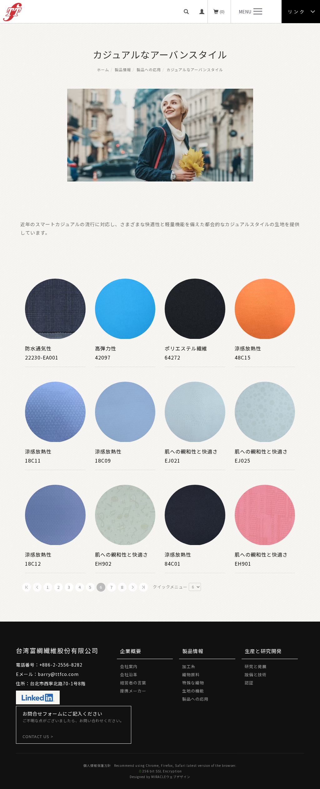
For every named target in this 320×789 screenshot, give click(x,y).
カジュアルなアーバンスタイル (195, 69)
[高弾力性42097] (125, 308)
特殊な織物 (193, 683)
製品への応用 (149, 69)
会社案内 (129, 666)
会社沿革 (129, 674)
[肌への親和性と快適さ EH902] (125, 514)
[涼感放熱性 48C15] (265, 308)
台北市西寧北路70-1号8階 (58, 683)
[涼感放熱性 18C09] (125, 411)
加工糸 (188, 666)
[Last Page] (143, 587)
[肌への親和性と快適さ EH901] (265, 514)
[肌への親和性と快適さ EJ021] (195, 411)
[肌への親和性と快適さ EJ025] (265, 411)
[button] (188, 11)
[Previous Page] (37, 587)
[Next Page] (132, 587)
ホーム (103, 69)
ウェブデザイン (178, 776)
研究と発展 (256, 666)
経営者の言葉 (133, 683)
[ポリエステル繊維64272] (195, 308)
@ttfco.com (65, 674)
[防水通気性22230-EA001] (55, 308)
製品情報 (123, 69)
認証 (249, 683)
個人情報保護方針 (97, 765)
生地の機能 (193, 691)
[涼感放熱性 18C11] (55, 411)
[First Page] (26, 587)
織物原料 (191, 674)
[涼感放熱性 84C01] (195, 514)
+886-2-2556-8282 (60, 665)
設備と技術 (256, 674)
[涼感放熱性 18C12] (55, 514)
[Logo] (12, 11)
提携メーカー (133, 691)
